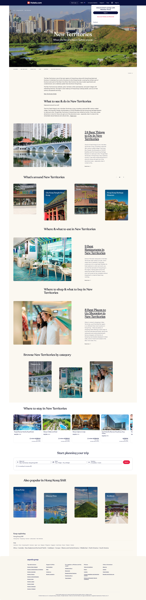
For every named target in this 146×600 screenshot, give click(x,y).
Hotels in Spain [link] (30, 584)
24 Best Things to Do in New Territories (95, 135)
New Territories (24, 69)
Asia (14, 543)
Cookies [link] (86, 571)
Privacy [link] (85, 569)
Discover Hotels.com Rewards (105, 16)
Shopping (46, 69)
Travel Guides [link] (106, 571)
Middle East (84, 548)
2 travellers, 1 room (96, 463)
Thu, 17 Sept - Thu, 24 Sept (62, 463)
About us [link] (105, 567)
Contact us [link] (48, 571)
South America (104, 548)
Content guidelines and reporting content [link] (91, 575)
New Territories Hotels (56, 69)
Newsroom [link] (67, 570)
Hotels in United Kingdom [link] (33, 576)
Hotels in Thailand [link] (31, 589)
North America (93, 548)
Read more (73, 116)
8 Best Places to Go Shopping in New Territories (95, 313)
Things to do (33, 69)
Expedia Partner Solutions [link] (70, 573)
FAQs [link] (47, 569)
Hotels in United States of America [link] (35, 569)
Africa (15, 548)
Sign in (117, 2)
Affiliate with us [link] (68, 568)
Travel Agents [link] (68, 578)
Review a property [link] (50, 574)
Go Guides (15, 69)
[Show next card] (132, 428)
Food (40, 69)
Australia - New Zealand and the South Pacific (32, 548)
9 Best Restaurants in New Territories (95, 249)
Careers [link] (104, 569)
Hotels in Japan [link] (30, 581)
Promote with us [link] (68, 575)
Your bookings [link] (49, 567)
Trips (107, 2)
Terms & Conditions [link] (88, 567)
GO (14, 10)
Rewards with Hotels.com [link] (108, 574)
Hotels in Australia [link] (31, 571)
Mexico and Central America (70, 548)
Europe (58, 548)
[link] (105, 22)
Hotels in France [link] (30, 574)
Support (102, 2)
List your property (92, 2)
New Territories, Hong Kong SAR (28, 463)
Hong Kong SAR (20, 10)
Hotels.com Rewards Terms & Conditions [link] (90, 578)
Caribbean (51, 548)
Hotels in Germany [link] (31, 586)
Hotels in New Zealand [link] (32, 567)
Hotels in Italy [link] (30, 579)
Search (126, 462)
